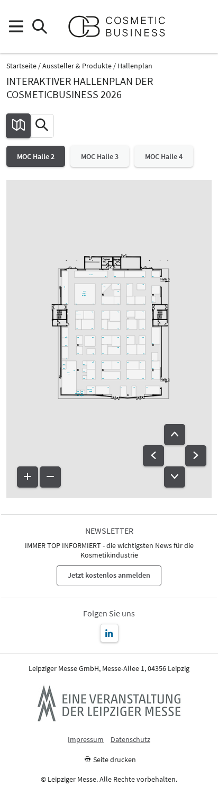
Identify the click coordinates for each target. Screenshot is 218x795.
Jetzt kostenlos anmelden (109, 575)
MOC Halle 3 (100, 156)
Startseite (21, 65)
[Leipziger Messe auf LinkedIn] (109, 633)
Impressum (86, 739)
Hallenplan (134, 65)
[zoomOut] (50, 477)
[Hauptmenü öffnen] (15, 26)
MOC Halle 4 (164, 156)
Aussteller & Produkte (77, 65)
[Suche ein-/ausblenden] (39, 26)
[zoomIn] (27, 477)
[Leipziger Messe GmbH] (109, 703)
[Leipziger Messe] (202, 26)
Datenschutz (130, 739)
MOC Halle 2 (35, 156)
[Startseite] (121, 26)
